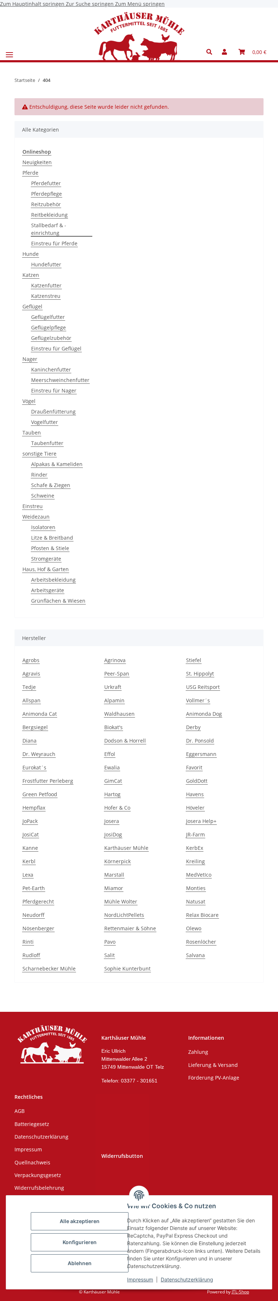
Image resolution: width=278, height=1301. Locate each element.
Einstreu (32, 506)
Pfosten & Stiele (50, 548)
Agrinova (115, 660)
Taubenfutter (47, 443)
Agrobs (30, 660)
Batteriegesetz (31, 1124)
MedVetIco (198, 874)
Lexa (27, 874)
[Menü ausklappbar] (9, 52)
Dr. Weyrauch (38, 754)
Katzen (30, 274)
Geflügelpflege (48, 327)
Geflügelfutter (48, 316)
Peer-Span (116, 673)
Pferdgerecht (38, 901)
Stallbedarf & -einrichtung (48, 229)
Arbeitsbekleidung (53, 579)
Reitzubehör (46, 204)
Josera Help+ (201, 821)
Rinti (28, 941)
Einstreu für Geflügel (56, 348)
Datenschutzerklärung (187, 1279)
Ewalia (112, 767)
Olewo (193, 928)
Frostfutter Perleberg (47, 780)
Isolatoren (43, 527)
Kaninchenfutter (51, 369)
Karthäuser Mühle (126, 847)
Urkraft (112, 686)
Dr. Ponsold (200, 740)
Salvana (195, 955)
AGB (19, 1110)
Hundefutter (46, 264)
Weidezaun (36, 516)
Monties (196, 888)
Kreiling (195, 861)
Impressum (140, 1279)
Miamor (113, 888)
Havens (195, 794)
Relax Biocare (202, 914)
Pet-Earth (33, 888)
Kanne (30, 847)
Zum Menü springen (140, 3)
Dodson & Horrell (125, 740)
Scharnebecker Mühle (49, 968)
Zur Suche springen (90, 3)
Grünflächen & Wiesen (58, 600)
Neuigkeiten (37, 162)
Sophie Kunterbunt (127, 968)
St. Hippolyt (200, 673)
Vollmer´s (198, 700)
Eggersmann (201, 754)
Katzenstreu (45, 295)
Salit (109, 955)
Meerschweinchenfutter (60, 380)
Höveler (195, 807)
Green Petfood (39, 794)
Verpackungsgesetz (37, 1175)
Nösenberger (38, 928)
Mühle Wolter (120, 901)
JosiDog (113, 834)
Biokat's (113, 727)
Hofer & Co (117, 807)
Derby (193, 727)
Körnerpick (117, 861)
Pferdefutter (46, 183)
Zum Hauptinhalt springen (33, 3)
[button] (211, 52)
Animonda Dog (204, 713)
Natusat (195, 901)
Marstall (114, 874)
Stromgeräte (46, 558)
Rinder (39, 474)
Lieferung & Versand (213, 1064)
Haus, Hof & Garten (45, 569)
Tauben (31, 432)
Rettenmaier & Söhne (130, 928)
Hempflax (33, 807)
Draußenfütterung (53, 411)
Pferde (30, 172)
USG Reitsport (203, 686)
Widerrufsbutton (122, 1155)
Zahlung (198, 1051)
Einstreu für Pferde (54, 243)
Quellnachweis (32, 1162)
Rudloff (31, 955)
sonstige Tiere (39, 453)
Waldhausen (119, 713)
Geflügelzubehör (51, 337)
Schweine (42, 495)
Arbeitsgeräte (47, 590)
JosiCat (30, 834)
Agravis (31, 673)
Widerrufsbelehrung (39, 1187)
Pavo (109, 941)
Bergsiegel (35, 727)
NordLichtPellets (124, 914)
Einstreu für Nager (53, 390)
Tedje (29, 686)
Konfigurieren (80, 1242)
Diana (29, 740)
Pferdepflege (46, 193)
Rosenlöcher (201, 941)
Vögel (28, 401)
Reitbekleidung (49, 214)
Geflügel (32, 306)
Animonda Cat (39, 713)
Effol (109, 754)
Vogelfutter (44, 422)
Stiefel (193, 660)
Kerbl (28, 861)
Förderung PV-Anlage (213, 1077)
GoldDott (196, 780)
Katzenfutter (46, 285)
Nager (29, 359)
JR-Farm (195, 834)
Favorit (194, 767)
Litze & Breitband (52, 537)
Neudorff (33, 914)
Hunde (30, 253)
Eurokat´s (34, 767)
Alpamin (114, 700)
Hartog (112, 794)
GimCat (113, 780)
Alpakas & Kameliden (57, 464)
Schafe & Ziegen (50, 485)
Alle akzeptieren (80, 1221)
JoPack (30, 821)
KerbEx (194, 847)
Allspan (31, 700)
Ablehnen (80, 1263)
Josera (111, 821)
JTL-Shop (240, 1292)
